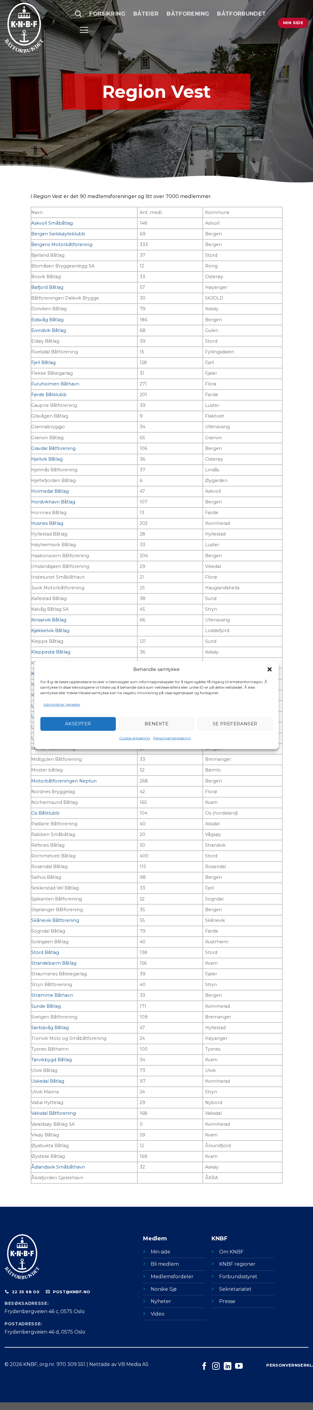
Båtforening (188, 13)
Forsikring (107, 13)
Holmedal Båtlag (50, 491)
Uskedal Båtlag (47, 1081)
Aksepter (78, 724)
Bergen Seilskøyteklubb (58, 234)
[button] (270, 669)
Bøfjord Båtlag (47, 287)
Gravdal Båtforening (53, 448)
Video (157, 1314)
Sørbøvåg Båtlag (50, 1027)
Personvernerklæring (172, 738)
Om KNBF (231, 1252)
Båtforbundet (241, 13)
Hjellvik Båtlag (47, 459)
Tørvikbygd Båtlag (51, 1059)
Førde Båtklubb (49, 394)
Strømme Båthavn (52, 995)
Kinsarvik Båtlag (48, 620)
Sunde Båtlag (46, 1006)
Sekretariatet (235, 1289)
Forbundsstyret (238, 1276)
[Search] (78, 13)
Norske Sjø (164, 1289)
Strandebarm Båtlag (53, 963)
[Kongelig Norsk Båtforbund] (35, 28)
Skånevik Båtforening (55, 920)
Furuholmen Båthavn (55, 384)
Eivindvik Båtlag (48, 330)
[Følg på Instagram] (216, 1366)
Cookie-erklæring (134, 738)
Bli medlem (165, 1264)
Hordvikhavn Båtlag (53, 502)
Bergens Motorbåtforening (61, 244)
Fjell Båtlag (43, 362)
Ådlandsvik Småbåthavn (58, 1167)
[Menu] (84, 30)
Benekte (156, 724)
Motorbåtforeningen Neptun (64, 781)
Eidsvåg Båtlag (47, 319)
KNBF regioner (237, 1264)
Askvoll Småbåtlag (52, 223)
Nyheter (161, 1301)
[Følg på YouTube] (239, 1366)
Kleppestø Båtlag (50, 652)
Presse (227, 1301)
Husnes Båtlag (47, 523)
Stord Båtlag (45, 952)
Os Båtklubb (45, 813)
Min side (160, 1252)
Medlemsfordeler (172, 1276)
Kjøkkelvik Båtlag (50, 630)
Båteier (146, 13)
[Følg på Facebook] (204, 1366)
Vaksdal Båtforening (53, 1113)
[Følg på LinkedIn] (227, 1366)
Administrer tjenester (61, 704)
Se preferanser (235, 724)
